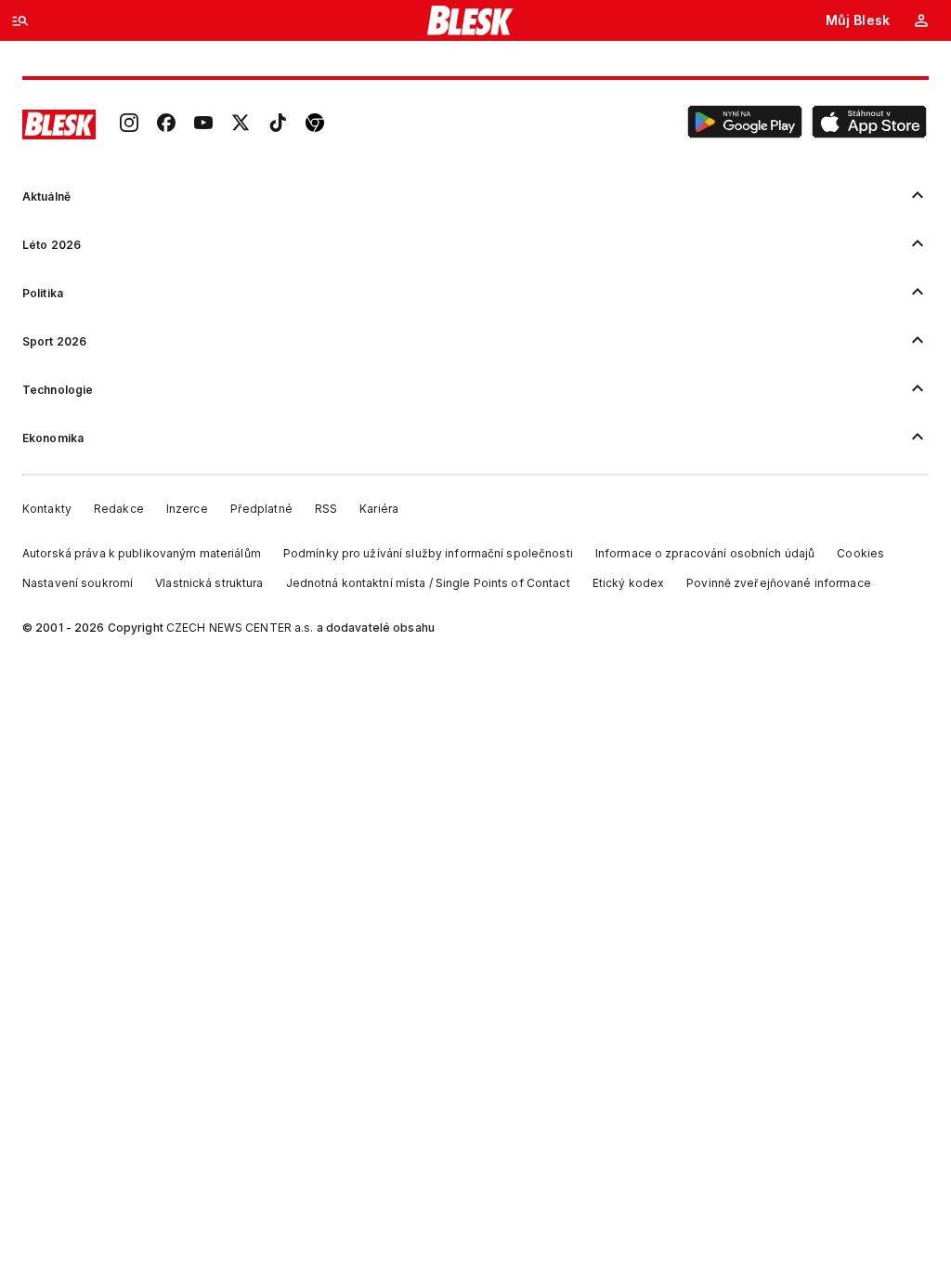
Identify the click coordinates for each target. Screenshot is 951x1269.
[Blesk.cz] (470, 20)
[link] (129, 124)
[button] (744, 124)
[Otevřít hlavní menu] (20, 20)
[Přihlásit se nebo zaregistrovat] (921, 20)
